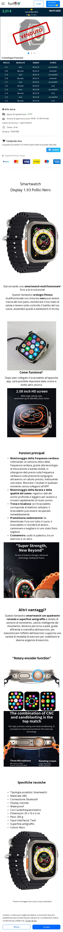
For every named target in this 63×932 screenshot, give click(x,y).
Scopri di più (31, 920)
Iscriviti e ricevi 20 (52, 4)
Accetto (46, 927)
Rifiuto (17, 927)
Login (38, 3)
